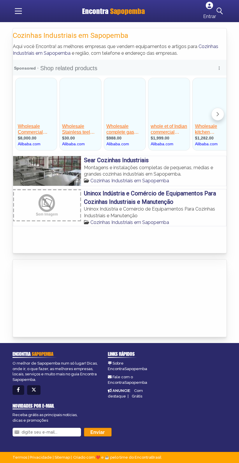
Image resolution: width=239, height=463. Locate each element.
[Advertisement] (56, 298)
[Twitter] (34, 390)
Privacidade (41, 457)
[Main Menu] (18, 11)
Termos (20, 457)
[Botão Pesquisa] (220, 11)
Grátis (137, 396)
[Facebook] (18, 390)
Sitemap (62, 457)
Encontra (113, 11)
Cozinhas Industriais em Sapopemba (129, 180)
